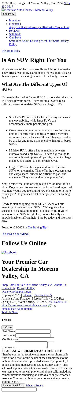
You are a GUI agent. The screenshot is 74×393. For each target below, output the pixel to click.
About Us (60, 284)
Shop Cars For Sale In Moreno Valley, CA (27, 284)
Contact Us (8, 288)
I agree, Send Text (13, 385)
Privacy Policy (26, 288)
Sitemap (27, 295)
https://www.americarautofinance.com (24, 305)
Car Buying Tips (38, 227)
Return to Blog (11, 50)
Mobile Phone (10, 339)
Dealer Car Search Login (16, 291)
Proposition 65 (43, 295)
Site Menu (8, 13)
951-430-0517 (59, 302)
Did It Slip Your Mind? (15, 233)
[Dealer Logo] (27, 10)
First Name (8, 331)
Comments (8, 347)
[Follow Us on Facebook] (9, 252)
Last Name (8, 335)
